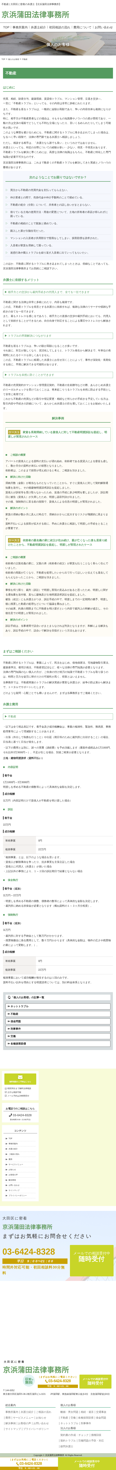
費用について (82, 27)
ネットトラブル (20, 1006)
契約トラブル (68, 1440)
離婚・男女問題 (69, 1412)
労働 (13, 1036)
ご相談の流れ (14, 1154)
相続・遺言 (87, 1412)
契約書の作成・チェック (74, 1435)
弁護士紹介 (38, 27)
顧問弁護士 (66, 1446)
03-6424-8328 (30, 1463)
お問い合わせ (104, 27)
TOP (6, 27)
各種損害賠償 (18, 1043)
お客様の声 (13, 1175)
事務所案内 (20, 27)
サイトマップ (14, 1190)
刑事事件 (16, 1028)
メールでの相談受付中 (87, 1464)
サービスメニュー (16, 1164)
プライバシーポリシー (18, 1195)
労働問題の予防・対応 (91, 1440)
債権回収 (96, 1435)
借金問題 (16, 1021)
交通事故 (101, 1412)
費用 (10, 1159)
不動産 (14, 1014)
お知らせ (12, 1170)
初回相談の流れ (59, 27)
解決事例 (12, 1180)
